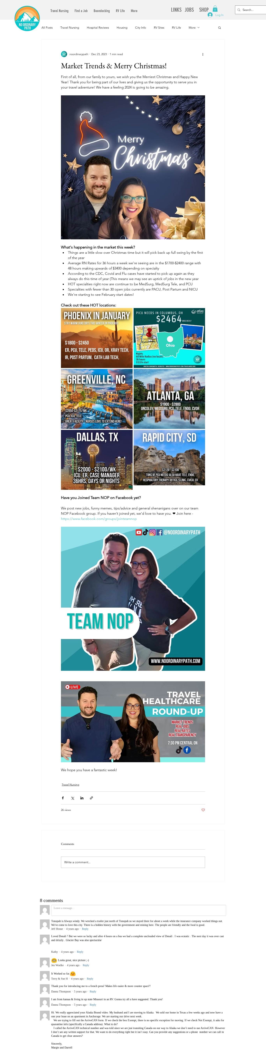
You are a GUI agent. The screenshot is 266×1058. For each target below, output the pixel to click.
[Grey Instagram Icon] (180, 931)
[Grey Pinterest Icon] (188, 931)
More (192, 27)
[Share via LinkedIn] (82, 798)
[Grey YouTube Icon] (164, 931)
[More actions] (202, 54)
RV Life (176, 27)
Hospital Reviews (98, 27)
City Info (140, 27)
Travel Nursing (69, 27)
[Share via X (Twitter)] (72, 798)
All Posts (47, 27)
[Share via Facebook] (63, 798)
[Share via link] (91, 798)
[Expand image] (97, 338)
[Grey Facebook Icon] (172, 931)
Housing (122, 27)
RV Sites (159, 27)
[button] (215, 8)
